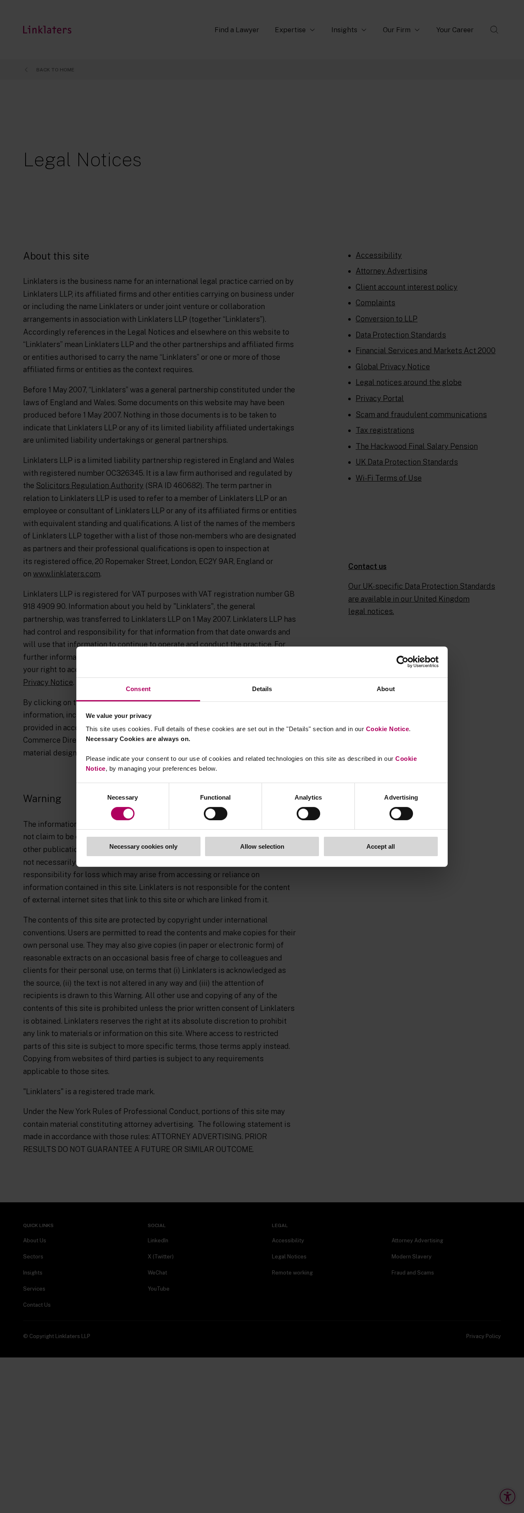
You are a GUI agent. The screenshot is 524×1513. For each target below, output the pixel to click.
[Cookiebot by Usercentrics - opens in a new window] (402, 662)
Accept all (380, 846)
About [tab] (386, 688)
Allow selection (262, 846)
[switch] (215, 813)
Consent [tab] (138, 688)
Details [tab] (262, 688)
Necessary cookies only (143, 846)
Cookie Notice (387, 728)
